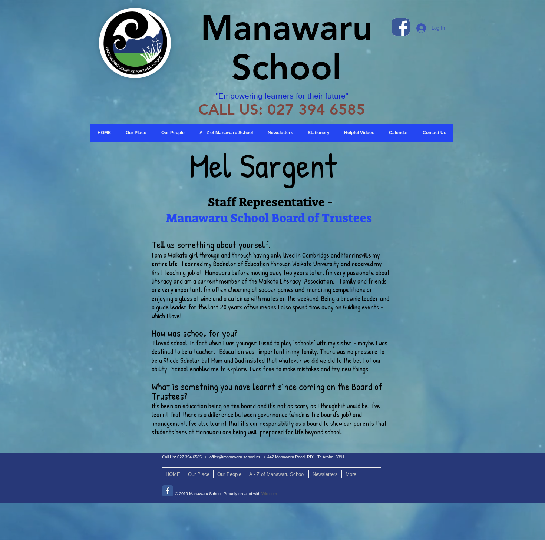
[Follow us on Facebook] (167, 490)
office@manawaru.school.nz (235, 457)
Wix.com (269, 493)
